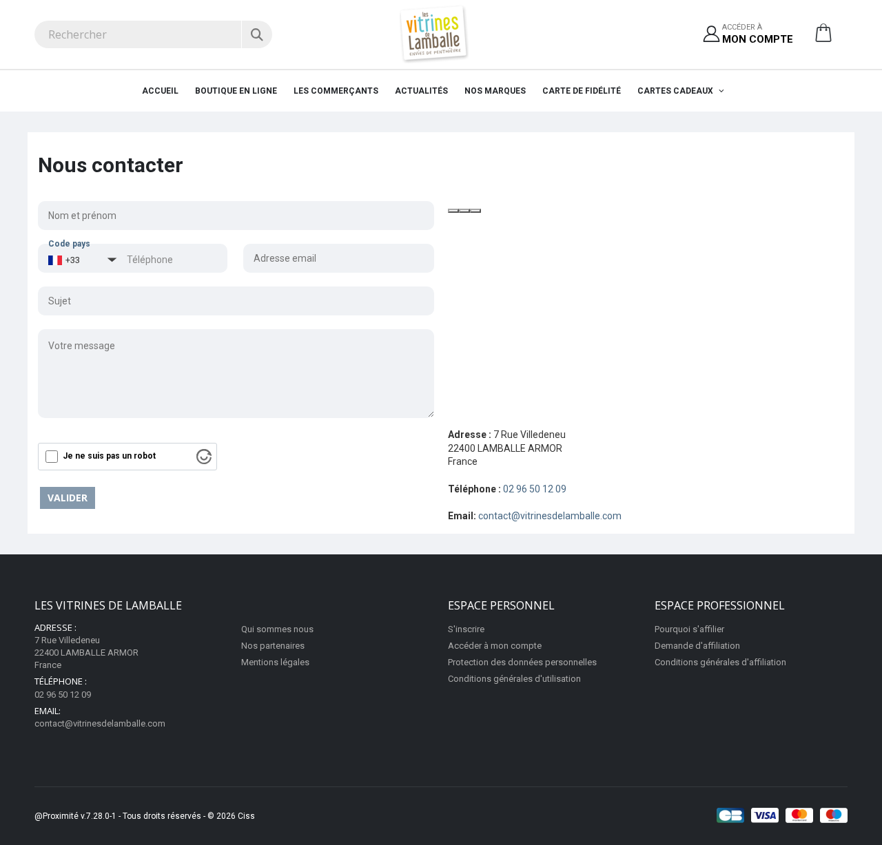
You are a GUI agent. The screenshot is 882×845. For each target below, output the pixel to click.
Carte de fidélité (581, 91)
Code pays (69, 244)
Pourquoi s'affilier (689, 629)
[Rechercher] (256, 34)
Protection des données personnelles (522, 662)
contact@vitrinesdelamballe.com (550, 515)
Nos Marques (495, 91)
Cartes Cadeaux (676, 91)
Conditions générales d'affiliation (720, 662)
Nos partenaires (273, 645)
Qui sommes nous (277, 629)
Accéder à (757, 34)
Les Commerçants (336, 91)
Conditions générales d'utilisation (514, 679)
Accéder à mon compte (495, 645)
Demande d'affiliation (697, 645)
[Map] (646, 304)
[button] (823, 37)
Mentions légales (275, 662)
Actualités (421, 91)
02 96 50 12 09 (534, 488)
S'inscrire (466, 629)
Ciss (246, 816)
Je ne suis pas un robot (109, 456)
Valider (68, 497)
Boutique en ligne (236, 91)
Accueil (160, 91)
